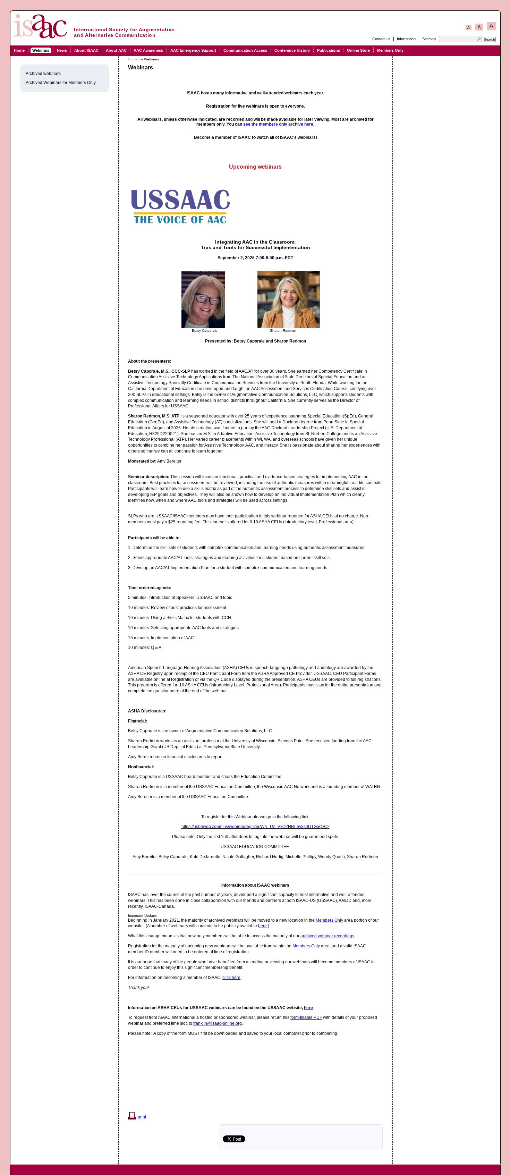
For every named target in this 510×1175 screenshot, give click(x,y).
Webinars (40, 50)
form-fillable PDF (306, 1017)
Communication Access (245, 50)
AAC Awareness (148, 50)
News (62, 50)
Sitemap (429, 39)
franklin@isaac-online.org (217, 1023)
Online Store (358, 50)
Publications (328, 50)
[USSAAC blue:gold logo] (180, 226)
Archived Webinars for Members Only (61, 82)
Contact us (381, 39)
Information (406, 39)
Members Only (390, 50)
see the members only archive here (278, 124)
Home (19, 50)
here (262, 925)
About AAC (116, 50)
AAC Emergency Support (193, 50)
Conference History (292, 50)
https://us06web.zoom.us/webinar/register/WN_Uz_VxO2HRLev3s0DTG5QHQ (255, 826)
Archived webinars (43, 73)
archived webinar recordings (327, 935)
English (134, 59)
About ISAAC (86, 50)
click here (231, 977)
